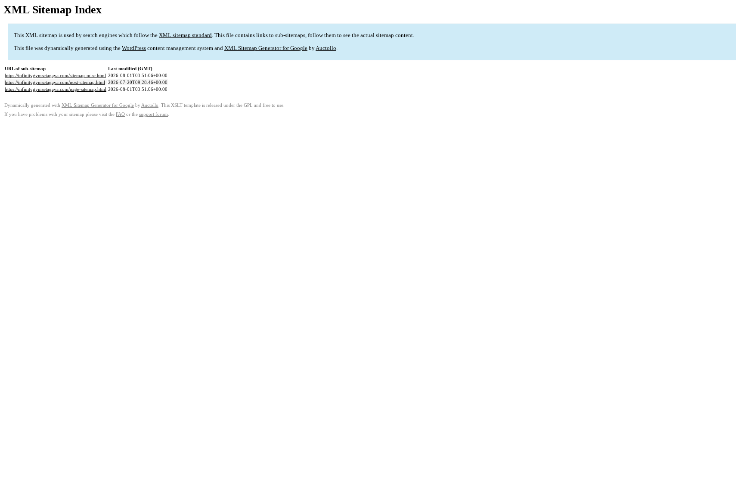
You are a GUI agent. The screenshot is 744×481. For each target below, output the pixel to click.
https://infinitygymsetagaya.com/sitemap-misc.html (55, 75)
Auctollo (326, 48)
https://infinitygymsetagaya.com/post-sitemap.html (55, 82)
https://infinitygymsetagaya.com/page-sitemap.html (55, 89)
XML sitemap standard (185, 35)
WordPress (134, 48)
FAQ (120, 114)
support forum (153, 114)
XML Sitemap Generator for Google (265, 48)
